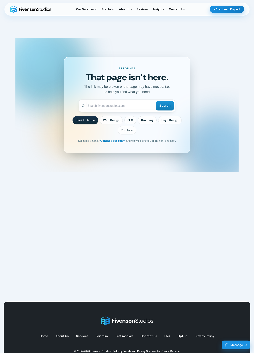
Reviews (142, 9)
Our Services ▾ (86, 9)
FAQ (167, 336)
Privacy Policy (204, 336)
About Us (125, 9)
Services (82, 336)
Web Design (111, 120)
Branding (147, 120)
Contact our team (112, 141)
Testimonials (124, 336)
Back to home (85, 120)
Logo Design (170, 120)
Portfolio (108, 9)
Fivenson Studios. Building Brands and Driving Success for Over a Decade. (135, 351)
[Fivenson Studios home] (30, 9)
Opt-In (182, 336)
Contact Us (177, 9)
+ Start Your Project (227, 9)
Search (165, 105)
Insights (158, 9)
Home (44, 336)
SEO (130, 120)
